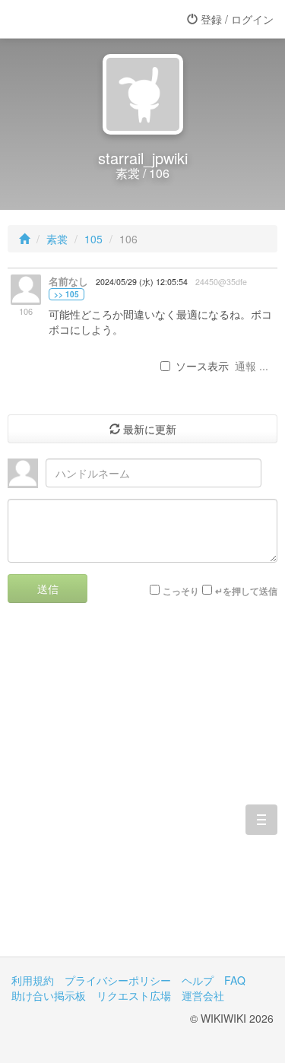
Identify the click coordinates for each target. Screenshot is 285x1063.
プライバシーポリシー (118, 980)
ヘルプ (198, 980)
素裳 (57, 238)
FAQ (234, 980)
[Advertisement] (142, 791)
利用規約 (32, 980)
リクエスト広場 (134, 995)
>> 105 (66, 294)
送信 (48, 588)
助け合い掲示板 (48, 995)
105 (93, 238)
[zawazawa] (72, 19)
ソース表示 (202, 365)
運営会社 (203, 995)
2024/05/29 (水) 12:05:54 (142, 281)
